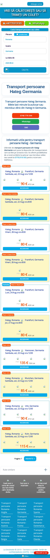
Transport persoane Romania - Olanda (38, 535)
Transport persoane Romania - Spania (38, 508)
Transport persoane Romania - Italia (22, 535)
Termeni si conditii (30, 549)
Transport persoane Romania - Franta (22, 521)
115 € (22, 446)
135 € (22, 362)
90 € (22, 183)
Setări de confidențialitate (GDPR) (28, 550)
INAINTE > (30, 458)
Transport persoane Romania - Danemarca (39, 521)
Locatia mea (23, 34)
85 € (22, 390)
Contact (33, 552)
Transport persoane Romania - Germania (22, 508)
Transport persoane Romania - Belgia (6, 535)
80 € (22, 214)
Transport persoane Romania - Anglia (6, 508)
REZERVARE (24, 188)
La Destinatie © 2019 (12, 549)
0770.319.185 (20, 157)
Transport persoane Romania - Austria (6, 521)
